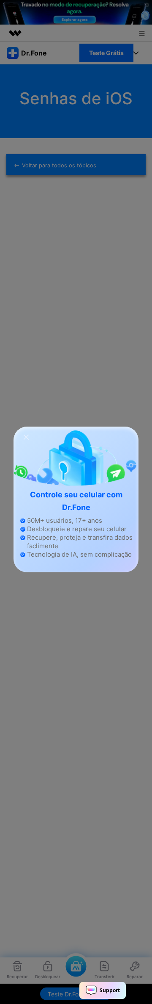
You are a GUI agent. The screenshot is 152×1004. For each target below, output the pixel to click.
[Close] (26, 436)
